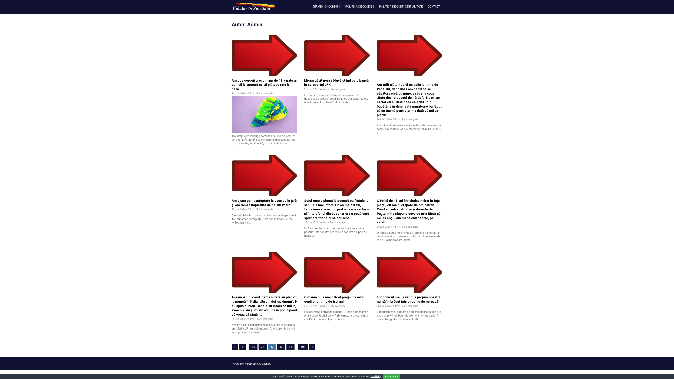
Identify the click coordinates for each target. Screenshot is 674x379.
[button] (264, 114)
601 (303, 346)
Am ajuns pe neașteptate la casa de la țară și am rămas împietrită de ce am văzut (264, 203)
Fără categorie (265, 93)
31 (262, 346)
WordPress (251, 363)
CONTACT (434, 6)
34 (290, 346)
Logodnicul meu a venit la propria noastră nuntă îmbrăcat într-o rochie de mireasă (408, 299)
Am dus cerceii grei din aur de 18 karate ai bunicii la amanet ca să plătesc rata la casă (264, 84)
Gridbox (266, 363)
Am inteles (391, 376)
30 (253, 346)
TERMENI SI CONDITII (326, 6)
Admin (251, 93)
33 (281, 346)
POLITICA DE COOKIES (359, 6)
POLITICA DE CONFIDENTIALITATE (401, 6)
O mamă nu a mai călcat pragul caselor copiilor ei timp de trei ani (334, 299)
